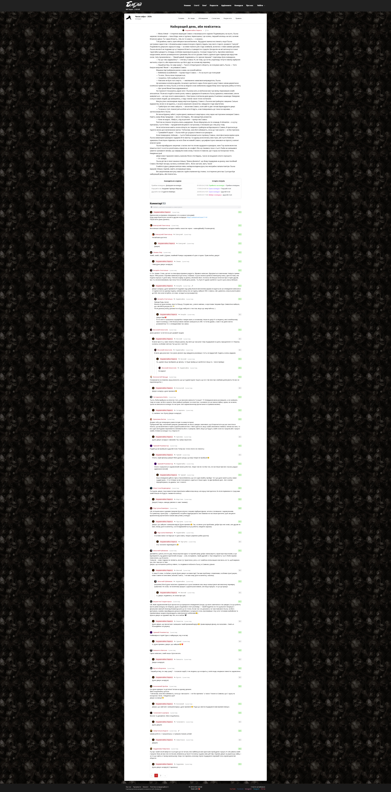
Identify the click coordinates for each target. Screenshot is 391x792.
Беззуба (179, 286)
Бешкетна (179, 621)
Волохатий (180, 388)
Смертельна (180, 740)
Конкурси (238, 5)
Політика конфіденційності (159, 787)
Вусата (178, 677)
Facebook (240, 789)
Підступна (179, 522)
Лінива (178, 261)
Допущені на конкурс (173, 185)
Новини (187, 5)
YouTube (233, 789)
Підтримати (137, 787)
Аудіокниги (226, 5)
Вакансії (145, 787)
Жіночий (179, 570)
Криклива (179, 437)
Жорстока (179, 499)
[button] (261, 6)
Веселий (179, 339)
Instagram (248, 789)
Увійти (260, 5)
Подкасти (214, 5)
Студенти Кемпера (168, 192)
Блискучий (179, 234)
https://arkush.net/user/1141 (197, 217)
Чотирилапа (180, 410)
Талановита (180, 722)
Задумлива (180, 764)
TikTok (263, 789)
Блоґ (204, 5)
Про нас (249, 5)
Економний (180, 704)
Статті (196, 5)
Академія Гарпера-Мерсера (172, 188)
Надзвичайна (180, 299)
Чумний (178, 455)
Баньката (179, 659)
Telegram (256, 789)
